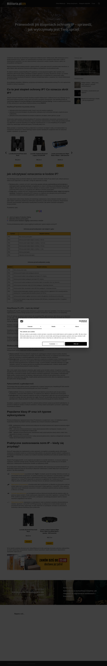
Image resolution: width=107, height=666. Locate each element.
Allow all (76, 343)
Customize (52, 343)
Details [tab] (53, 326)
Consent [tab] (30, 326)
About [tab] (77, 326)
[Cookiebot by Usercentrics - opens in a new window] (80, 321)
